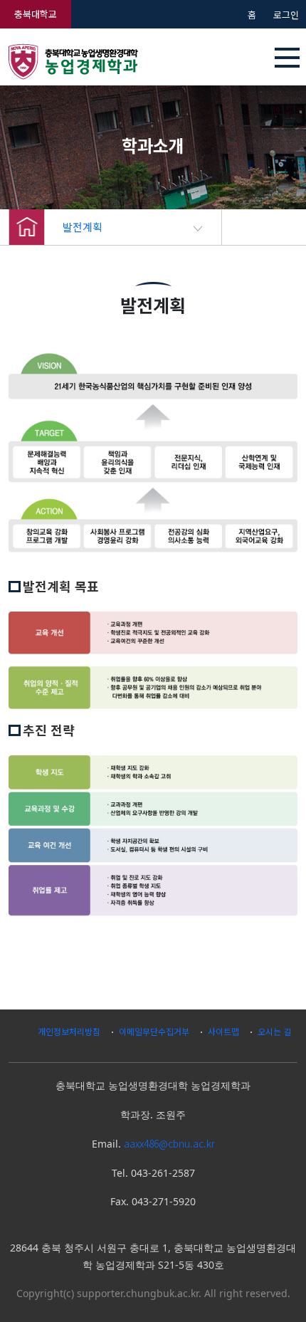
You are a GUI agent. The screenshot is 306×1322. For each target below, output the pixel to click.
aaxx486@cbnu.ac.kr (169, 1143)
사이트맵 (223, 1031)
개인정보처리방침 (69, 1031)
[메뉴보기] (287, 58)
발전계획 (82, 226)
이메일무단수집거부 (154, 1031)
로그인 (286, 14)
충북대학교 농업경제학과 (103, 61)
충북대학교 (35, 14)
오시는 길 (274, 1031)
